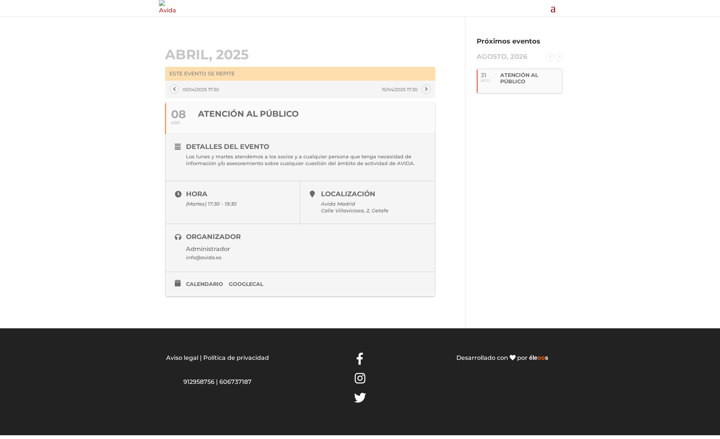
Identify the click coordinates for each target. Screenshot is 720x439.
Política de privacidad (236, 357)
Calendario (204, 284)
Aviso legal (182, 357)
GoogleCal (246, 284)
